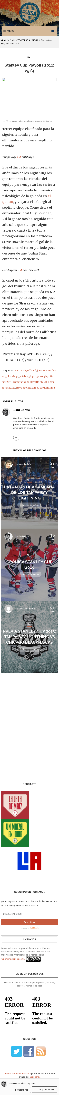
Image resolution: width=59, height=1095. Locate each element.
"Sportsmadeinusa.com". (13, 959)
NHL (14, 40)
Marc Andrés (25, 464)
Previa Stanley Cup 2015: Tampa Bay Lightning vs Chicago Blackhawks (29, 637)
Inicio (6, 40)
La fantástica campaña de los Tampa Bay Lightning (29, 492)
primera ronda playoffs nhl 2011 (30, 382)
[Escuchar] (15, 805)
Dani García (15, 1083)
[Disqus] (29, 722)
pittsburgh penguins (31, 376)
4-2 (19, 157)
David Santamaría (27, 608)
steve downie (23, 387)
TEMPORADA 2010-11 (28, 40)
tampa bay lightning (43, 387)
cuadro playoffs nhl (25, 370)
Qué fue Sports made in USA (17, 1073)
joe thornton (44, 370)
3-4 (20, 270)
